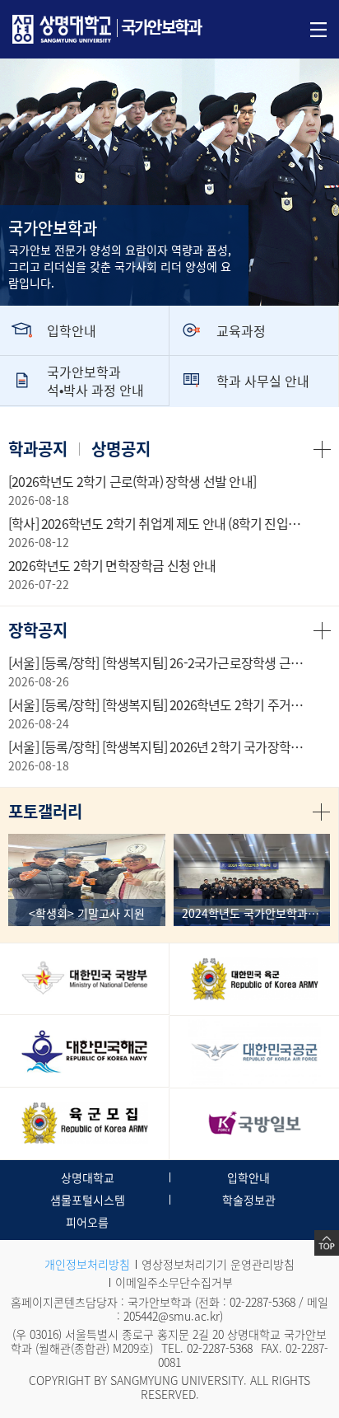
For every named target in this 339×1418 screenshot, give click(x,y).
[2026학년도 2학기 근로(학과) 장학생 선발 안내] (132, 481)
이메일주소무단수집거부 (174, 1282)
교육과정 (241, 330)
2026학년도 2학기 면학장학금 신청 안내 (112, 565)
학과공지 (37, 449)
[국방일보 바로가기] (254, 1124)
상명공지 (121, 449)
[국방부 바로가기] (84, 978)
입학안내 (71, 330)
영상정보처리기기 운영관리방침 (218, 1264)
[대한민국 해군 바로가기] (84, 1051)
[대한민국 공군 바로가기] (254, 1052)
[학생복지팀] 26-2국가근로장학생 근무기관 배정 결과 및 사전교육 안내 (159, 662)
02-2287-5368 (262, 1302)
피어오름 (87, 1222)
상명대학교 (87, 1177)
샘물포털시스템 (87, 1199)
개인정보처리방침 (87, 1264)
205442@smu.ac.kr (171, 1316)
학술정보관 (249, 1199)
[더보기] (322, 448)
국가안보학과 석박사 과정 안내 (95, 381)
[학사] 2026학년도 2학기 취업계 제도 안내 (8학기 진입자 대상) (159, 523)
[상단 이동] (326, 1243)
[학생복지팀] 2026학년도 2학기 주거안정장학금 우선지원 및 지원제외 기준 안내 (159, 704)
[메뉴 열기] (318, 28)
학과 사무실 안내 (262, 381)
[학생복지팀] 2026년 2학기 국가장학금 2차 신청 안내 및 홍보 (159, 746)
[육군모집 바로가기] (84, 1123)
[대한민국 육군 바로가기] (254, 979)
